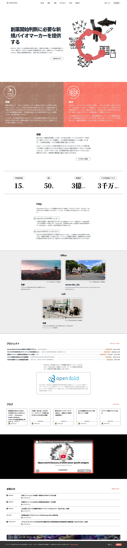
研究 (24, 537)
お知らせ (77, 3)
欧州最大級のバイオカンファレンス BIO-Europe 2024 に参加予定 (39, 515)
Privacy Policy (74, 544)
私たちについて (57, 58)
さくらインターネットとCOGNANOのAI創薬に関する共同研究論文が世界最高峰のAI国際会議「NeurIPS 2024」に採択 (54, 522)
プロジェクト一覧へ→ (115, 343)
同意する (118, 544)
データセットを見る (83, 159)
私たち (42, 3)
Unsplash (59, 281)
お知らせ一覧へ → (116, 489)
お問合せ (116, 537)
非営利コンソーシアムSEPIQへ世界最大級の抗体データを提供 (38, 502)
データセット (63, 3)
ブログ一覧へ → (116, 404)
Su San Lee (52, 281)
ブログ (70, 3)
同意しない (110, 544)
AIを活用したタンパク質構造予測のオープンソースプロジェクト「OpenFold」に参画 (45, 509)
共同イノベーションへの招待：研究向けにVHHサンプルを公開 (38, 495)
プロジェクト (29, 537)
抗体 (55, 3)
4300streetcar (96, 281)
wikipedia (103, 281)
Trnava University (73, 320)
